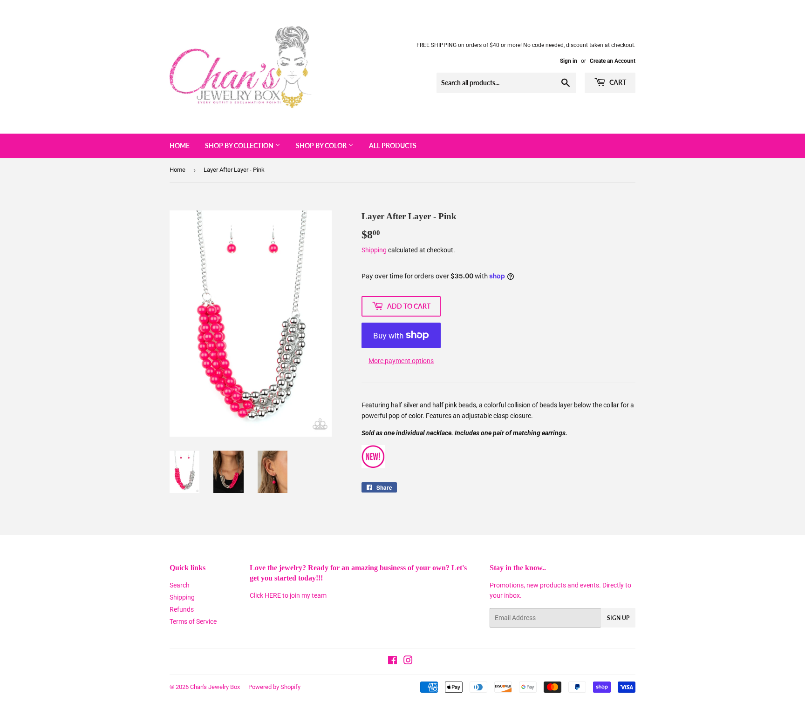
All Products (392, 145)
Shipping (374, 250)
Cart (617, 82)
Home (180, 145)
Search (180, 585)
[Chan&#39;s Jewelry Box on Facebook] (392, 661)
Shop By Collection (240, 145)
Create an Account (612, 61)
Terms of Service (193, 621)
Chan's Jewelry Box (215, 686)
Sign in (568, 61)
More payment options (401, 360)
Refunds (182, 609)
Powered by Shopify (274, 686)
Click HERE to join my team (288, 595)
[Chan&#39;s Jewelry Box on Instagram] (408, 661)
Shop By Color (322, 145)
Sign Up (618, 617)
